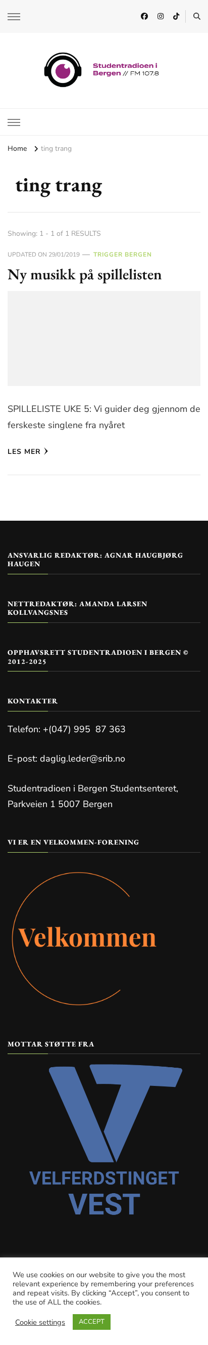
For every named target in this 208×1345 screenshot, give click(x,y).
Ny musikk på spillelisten (85, 274)
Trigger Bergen (122, 254)
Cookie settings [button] (40, 1322)
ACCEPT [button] (92, 1321)
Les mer (24, 451)
